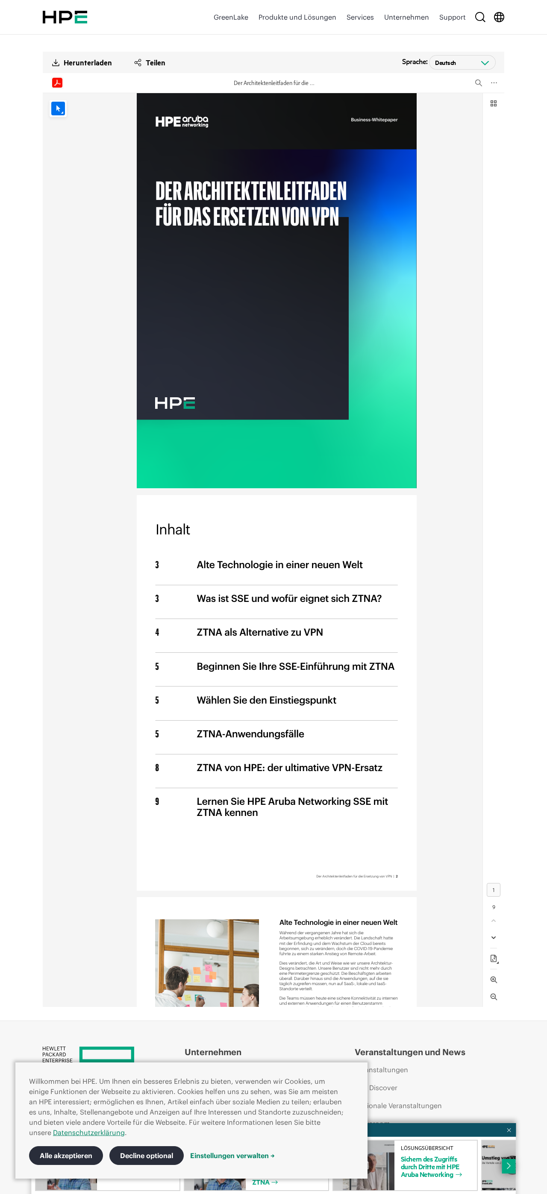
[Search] (480, 17)
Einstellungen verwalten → (232, 1155)
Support (452, 17)
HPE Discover (376, 1087)
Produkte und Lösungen (297, 17)
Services (360, 17)
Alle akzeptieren (66, 1155)
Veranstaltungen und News (410, 1052)
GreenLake (231, 17)
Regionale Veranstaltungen (398, 1105)
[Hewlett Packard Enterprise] (65, 17)
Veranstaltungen (381, 1069)
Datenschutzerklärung (89, 1132)
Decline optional (146, 1155)
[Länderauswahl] (499, 17)
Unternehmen (406, 17)
